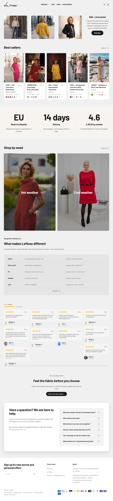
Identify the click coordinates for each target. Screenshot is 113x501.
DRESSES (44, 4)
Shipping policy (38, 492)
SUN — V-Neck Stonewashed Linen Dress (53, 87)
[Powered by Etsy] (25, 312)
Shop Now (97, 33)
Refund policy (8, 492)
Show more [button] (8, 337)
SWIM (58, 4)
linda (63, 342)
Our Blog (49, 468)
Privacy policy (17, 492)
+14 (19, 96)
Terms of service (28, 492)
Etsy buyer (38, 344)
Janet (10, 342)
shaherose (91, 322)
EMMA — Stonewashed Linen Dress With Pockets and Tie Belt (77, 87)
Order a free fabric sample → (56, 394)
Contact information (10, 494)
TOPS (53, 4)
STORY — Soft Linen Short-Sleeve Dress (10, 87)
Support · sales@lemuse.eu (56, 475)
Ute (63, 323)
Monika (90, 339)
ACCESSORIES (67, 4)
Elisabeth (11, 322)
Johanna (37, 323)
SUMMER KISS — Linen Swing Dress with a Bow (32, 87)
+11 (40, 96)
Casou (90, 356)
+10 (62, 96)
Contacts (50, 472)
